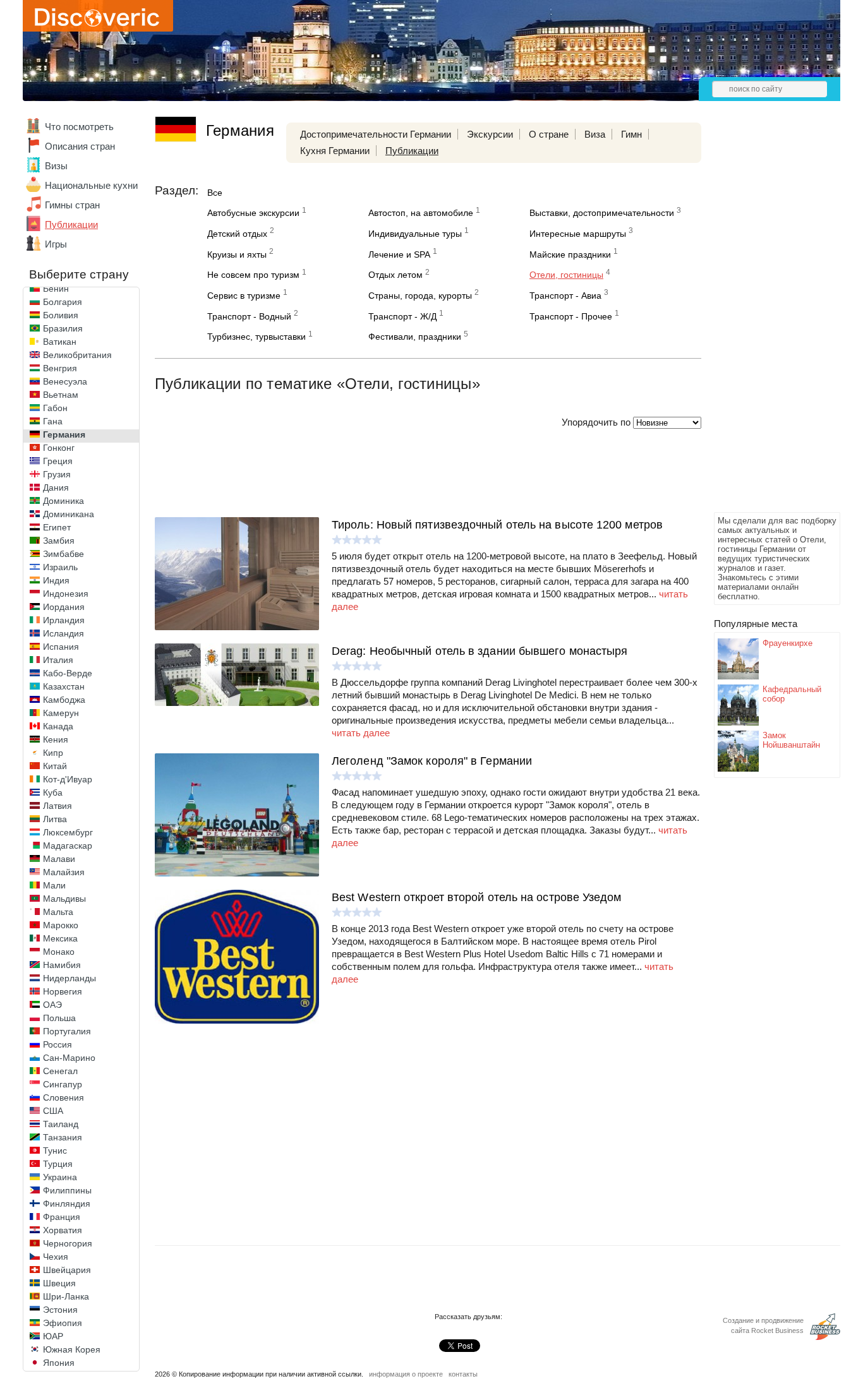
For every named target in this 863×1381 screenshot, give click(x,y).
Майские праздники (570, 254)
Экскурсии (490, 134)
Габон (55, 408)
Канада (58, 726)
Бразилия (63, 328)
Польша (59, 1018)
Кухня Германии (335, 150)
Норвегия (62, 991)
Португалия (67, 1031)
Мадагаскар (67, 845)
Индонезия (65, 594)
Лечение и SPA (399, 254)
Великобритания (77, 355)
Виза (594, 134)
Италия (58, 660)
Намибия (62, 965)
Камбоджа (64, 700)
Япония (59, 1363)
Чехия (55, 1257)
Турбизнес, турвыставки (256, 337)
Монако (59, 952)
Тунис (55, 1150)
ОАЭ (52, 1005)
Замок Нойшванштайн (791, 740)
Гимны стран (72, 205)
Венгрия (60, 368)
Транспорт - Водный (249, 316)
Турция (58, 1164)
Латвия (57, 806)
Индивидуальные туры (415, 234)
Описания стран (80, 146)
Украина (60, 1177)
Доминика (63, 501)
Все (214, 193)
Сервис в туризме (244, 295)
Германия (64, 434)
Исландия (63, 633)
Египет (57, 527)
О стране (549, 134)
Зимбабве (63, 554)
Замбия (59, 540)
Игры (56, 244)
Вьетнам (60, 395)
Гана (53, 421)
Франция (61, 1217)
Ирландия (64, 620)
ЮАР (53, 1336)
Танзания (62, 1137)
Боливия (60, 315)
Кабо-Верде (67, 673)
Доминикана (68, 514)
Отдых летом (395, 275)
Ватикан (59, 342)
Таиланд (60, 1124)
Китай (55, 766)
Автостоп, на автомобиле (420, 213)
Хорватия (62, 1230)
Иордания (64, 607)
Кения (55, 739)
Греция (58, 461)
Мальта (58, 912)
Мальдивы (64, 899)
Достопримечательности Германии (375, 134)
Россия (57, 1044)
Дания (56, 487)
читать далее (361, 732)
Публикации (71, 224)
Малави (59, 859)
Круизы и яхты (237, 254)
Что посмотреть (79, 126)
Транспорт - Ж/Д (402, 316)
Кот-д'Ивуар (67, 779)
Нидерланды (69, 978)
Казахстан (64, 686)
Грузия (57, 474)
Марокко (60, 925)
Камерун (61, 713)
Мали (54, 885)
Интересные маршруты (577, 234)
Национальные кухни (91, 185)
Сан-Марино (69, 1058)
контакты (463, 1374)
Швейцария (67, 1270)
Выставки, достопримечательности (601, 213)
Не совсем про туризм (253, 275)
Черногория (67, 1243)
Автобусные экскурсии (253, 213)
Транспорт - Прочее (570, 316)
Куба (53, 792)
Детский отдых (237, 234)
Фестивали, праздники (414, 337)
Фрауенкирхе (787, 643)
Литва (55, 819)
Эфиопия (62, 1323)
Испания (61, 647)
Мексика (60, 938)
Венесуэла (65, 381)
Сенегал (60, 1071)
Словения (63, 1097)
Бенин (56, 289)
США (53, 1111)
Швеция (59, 1283)
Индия (56, 580)
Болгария (62, 302)
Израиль (60, 567)
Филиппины (67, 1190)
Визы (56, 165)
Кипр (53, 753)
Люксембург (68, 832)
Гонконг (59, 448)
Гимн (631, 134)
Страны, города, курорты (420, 295)
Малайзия (64, 872)
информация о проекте (406, 1374)
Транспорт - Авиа (565, 295)
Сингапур (62, 1084)
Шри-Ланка (66, 1296)
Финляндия (66, 1204)
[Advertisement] (764, 319)
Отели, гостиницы (566, 275)
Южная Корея (71, 1349)
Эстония (60, 1310)
